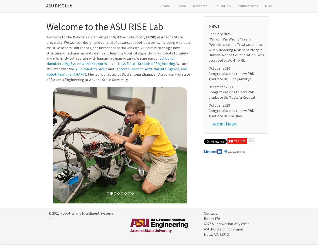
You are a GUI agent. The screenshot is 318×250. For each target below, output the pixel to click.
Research (200, 5)
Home (165, 5)
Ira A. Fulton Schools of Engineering (146, 63)
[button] (63, 145)
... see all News (223, 124)
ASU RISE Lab (59, 6)
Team (181, 5)
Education (223, 5)
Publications (248, 5)
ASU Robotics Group (91, 69)
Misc (268, 5)
